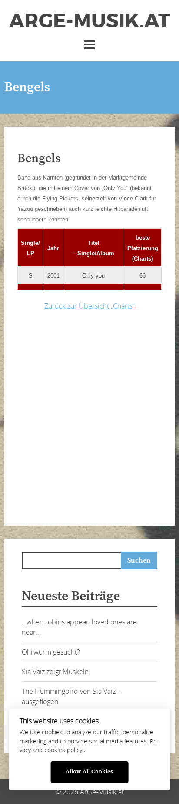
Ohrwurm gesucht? (51, 652)
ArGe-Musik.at (89, 21)
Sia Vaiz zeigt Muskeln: (56, 671)
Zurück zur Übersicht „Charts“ (89, 306)
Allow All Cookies (89, 772)
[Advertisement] (89, 415)
